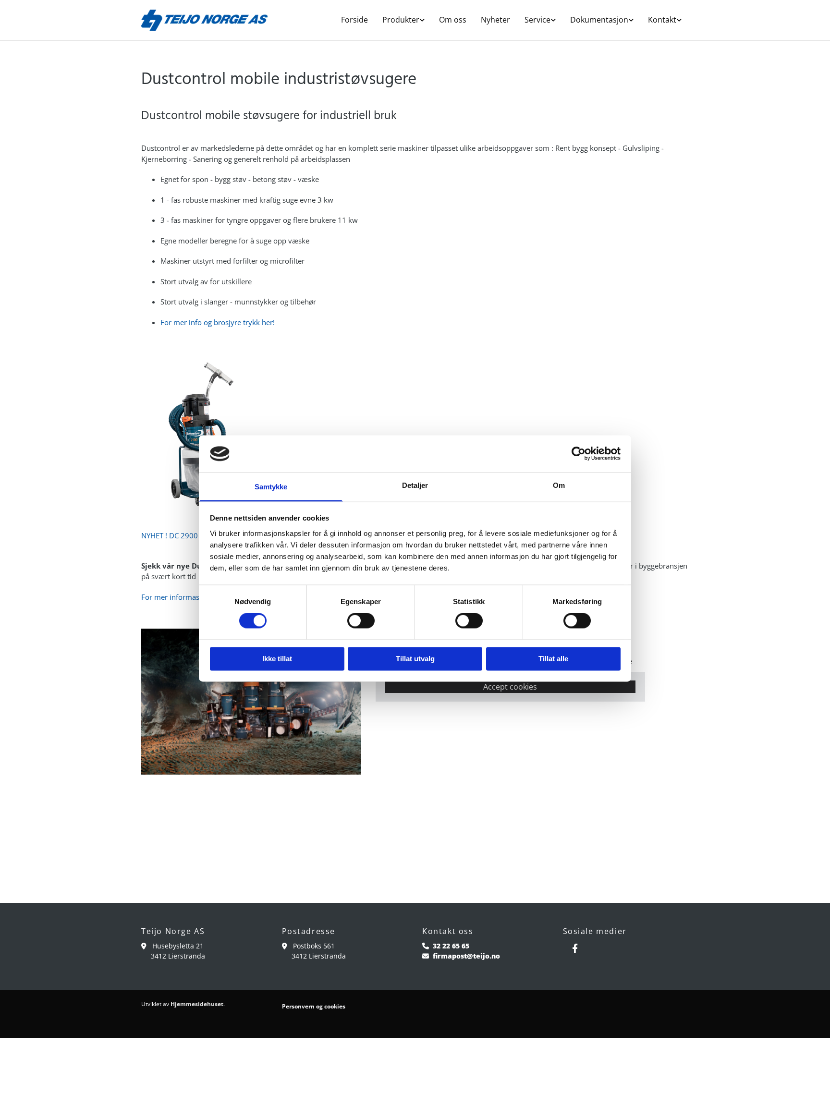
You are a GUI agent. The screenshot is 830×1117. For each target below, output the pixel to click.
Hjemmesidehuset (197, 1004)
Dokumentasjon (599, 19)
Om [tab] (559, 485)
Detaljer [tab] (415, 485)
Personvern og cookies (313, 1006)
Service (537, 19)
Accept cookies (510, 686)
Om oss (452, 19)
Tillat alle (553, 659)
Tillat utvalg (415, 659)
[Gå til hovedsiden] (204, 20)
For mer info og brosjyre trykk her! (217, 322)
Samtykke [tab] (271, 487)
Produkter (400, 19)
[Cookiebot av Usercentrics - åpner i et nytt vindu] (579, 454)
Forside (354, 19)
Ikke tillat (277, 659)
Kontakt (662, 19)
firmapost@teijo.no (466, 955)
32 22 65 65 (451, 945)
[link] (403, 20)
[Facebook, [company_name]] (575, 948)
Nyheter (495, 19)
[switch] (361, 621)
